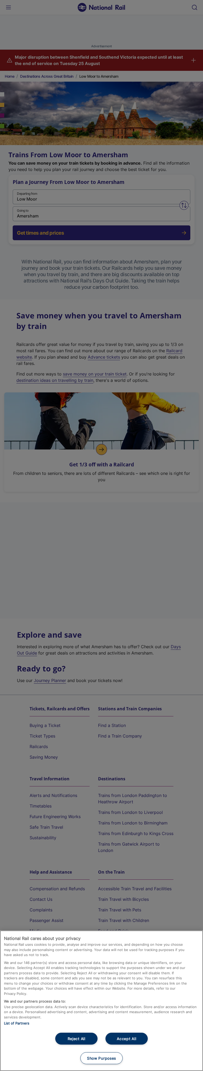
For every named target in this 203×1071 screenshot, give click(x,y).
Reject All (76, 1038)
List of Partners (16, 1023)
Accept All (126, 1038)
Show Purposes (101, 1058)
